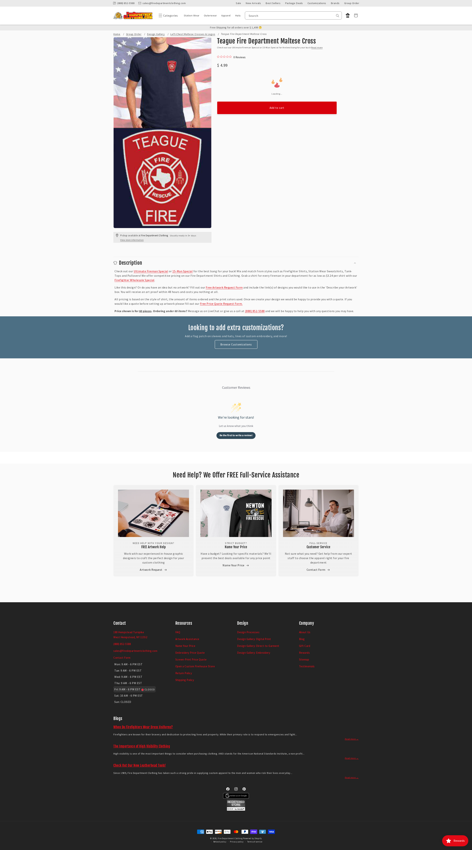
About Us (304, 632)
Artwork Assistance (187, 639)
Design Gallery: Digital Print (254, 639)
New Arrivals (253, 3)
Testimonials (307, 666)
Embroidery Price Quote (190, 652)
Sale (238, 3)
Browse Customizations (236, 344)
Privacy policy (237, 841)
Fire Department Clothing (230, 838)
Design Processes (248, 632)
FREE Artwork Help (153, 547)
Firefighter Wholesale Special (134, 280)
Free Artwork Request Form (224, 287)
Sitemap (304, 659)
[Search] (338, 16)
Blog (302, 639)
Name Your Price (236, 547)
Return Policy (183, 673)
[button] (167, 15)
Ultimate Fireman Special (151, 271)
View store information (132, 240)
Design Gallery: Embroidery (253, 652)
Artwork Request (151, 569)
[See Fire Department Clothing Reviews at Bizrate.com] (236, 809)
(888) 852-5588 (255, 311)
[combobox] (293, 15)
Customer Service (318, 547)
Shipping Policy (184, 680)
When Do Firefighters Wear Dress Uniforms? (143, 727)
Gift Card (304, 646)
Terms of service (254, 841)
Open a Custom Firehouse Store (195, 666)
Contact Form (316, 569)
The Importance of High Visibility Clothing (141, 746)
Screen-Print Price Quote (191, 659)
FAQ (177, 632)
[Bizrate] (467, 848)
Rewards (304, 652)
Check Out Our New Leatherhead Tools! (139, 765)
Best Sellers (273, 3)
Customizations (317, 3)
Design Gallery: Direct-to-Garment (258, 646)
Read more (316, 47)
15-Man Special (182, 271)
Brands (335, 3)
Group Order (351, 3)
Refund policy (219, 841)
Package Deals (294, 3)
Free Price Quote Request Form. (221, 303)
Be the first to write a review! (236, 435)
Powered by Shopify (252, 838)
